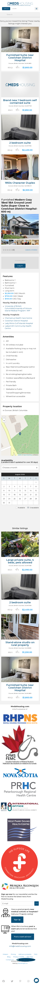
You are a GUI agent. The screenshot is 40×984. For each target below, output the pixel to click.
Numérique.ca (22, 963)
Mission (5, 954)
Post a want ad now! (22, 937)
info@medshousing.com (20, 946)
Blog (8, 957)
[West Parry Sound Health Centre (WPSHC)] (20, 830)
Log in (20, 266)
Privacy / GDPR (18, 957)
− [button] (4, 421)
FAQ (35, 954)
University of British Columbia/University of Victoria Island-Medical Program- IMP (18, 308)
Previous (4, 227)
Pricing (13, 954)
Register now (20, 268)
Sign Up (17, 920)
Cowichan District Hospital (16, 321)
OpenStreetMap (27, 455)
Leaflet (19, 455)
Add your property (25, 954)
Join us (6, 8)
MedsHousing (20, 4)
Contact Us (10, 960)
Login (14, 8)
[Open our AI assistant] (36, 980)
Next (36, 227)
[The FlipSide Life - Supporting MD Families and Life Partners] (19, 862)
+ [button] (4, 417)
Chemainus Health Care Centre (18, 318)
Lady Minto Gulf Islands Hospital (19, 323)
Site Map (30, 957)
